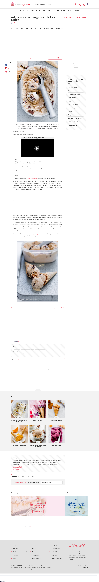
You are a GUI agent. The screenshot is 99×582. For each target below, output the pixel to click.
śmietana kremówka (40, 349)
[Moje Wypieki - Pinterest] (80, 545)
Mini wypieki (25, 13)
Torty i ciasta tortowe (59, 10)
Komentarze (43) (54, 58)
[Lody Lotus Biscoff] (56, 409)
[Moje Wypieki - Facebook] (80, 4)
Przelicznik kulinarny (56, 548)
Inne (75, 13)
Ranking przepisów (36, 558)
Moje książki (16, 548)
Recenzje (34, 545)
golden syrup (16, 349)
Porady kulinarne (36, 551)
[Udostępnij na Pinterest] (6, 68)
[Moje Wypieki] (20, 4)
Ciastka (38, 10)
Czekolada (70, 10)
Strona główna (14, 28)
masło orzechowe (25, 349)
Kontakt (15, 558)
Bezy (27, 10)
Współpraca (15, 555)
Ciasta (22, 10)
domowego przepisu (34, 234)
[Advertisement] (49, 36)
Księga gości (54, 555)
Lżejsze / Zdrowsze (67, 13)
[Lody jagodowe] (56, 434)
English (14, 22)
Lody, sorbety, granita (31, 28)
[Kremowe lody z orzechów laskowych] (37, 434)
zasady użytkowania (41, 569)
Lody (49, 10)
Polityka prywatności (32, 569)
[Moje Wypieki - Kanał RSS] (83, 545)
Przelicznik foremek (56, 551)
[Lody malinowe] (37, 409)
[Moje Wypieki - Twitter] (76, 545)
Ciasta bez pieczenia (43, 13)
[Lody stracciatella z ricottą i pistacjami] (19, 409)
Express (58, 13)
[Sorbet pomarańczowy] (19, 434)
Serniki (77, 10)
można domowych (33, 178)
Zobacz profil (38, 511)
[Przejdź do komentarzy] (6, 72)
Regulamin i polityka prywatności (20, 551)
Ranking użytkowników (56, 545)
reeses (32, 349)
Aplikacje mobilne (36, 555)
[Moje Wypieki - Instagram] (84, 4)
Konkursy (34, 548)
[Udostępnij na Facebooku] (6, 65)
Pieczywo (33, 13)
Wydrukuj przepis (18, 360)
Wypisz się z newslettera (57, 558)
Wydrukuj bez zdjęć (17, 361)
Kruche (32, 10)
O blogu (15, 545)
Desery (44, 10)
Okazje (52, 13)
